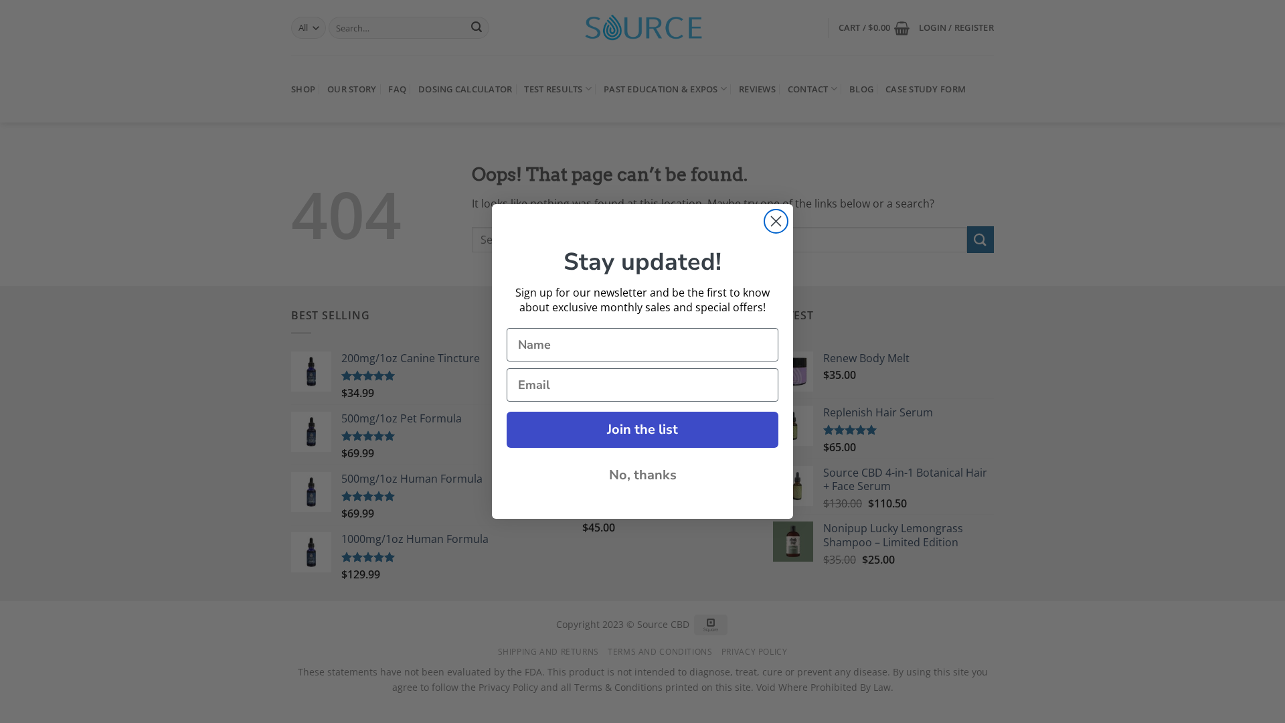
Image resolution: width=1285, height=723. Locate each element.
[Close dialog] (776, 221)
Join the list (642, 429)
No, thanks (643, 475)
